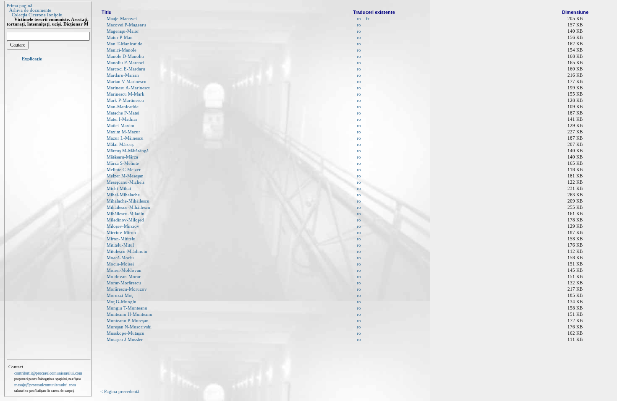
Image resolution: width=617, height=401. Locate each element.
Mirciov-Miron (121, 232)
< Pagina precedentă (119, 391)
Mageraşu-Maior (123, 31)
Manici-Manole (121, 50)
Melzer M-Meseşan (125, 176)
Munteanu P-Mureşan (128, 320)
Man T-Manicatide (124, 44)
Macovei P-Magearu (126, 25)
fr (367, 18)
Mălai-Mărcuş (120, 144)
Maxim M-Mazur (123, 132)
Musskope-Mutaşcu (125, 333)
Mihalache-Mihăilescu (128, 201)
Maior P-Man (120, 37)
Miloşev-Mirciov (123, 226)
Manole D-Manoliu (125, 56)
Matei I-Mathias (122, 119)
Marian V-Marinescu (126, 81)
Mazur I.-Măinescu (125, 138)
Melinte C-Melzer (124, 169)
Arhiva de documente (30, 10)
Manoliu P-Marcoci (125, 62)
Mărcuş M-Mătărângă (128, 150)
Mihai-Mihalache (123, 195)
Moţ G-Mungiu (121, 301)
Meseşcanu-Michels (125, 182)
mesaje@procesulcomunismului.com (45, 385)
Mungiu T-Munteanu (127, 308)
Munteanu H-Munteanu (129, 314)
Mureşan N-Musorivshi (129, 327)
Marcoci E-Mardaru (126, 69)
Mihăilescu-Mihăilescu (128, 207)
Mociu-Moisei (120, 264)
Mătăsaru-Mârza (122, 157)
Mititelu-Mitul (120, 245)
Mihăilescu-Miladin (125, 213)
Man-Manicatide (123, 106)
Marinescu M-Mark (125, 94)
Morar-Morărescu (124, 283)
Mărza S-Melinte (123, 163)
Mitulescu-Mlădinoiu (127, 251)
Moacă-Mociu (120, 257)
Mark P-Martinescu (125, 100)
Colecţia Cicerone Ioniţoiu (37, 15)
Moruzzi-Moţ (120, 295)
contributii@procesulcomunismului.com (48, 373)
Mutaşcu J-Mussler (125, 339)
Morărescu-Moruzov (127, 289)
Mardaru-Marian (123, 75)
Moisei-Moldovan (124, 270)
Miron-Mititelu (121, 239)
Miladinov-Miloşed (125, 220)
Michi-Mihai (119, 188)
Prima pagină (19, 5)
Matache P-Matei (123, 113)
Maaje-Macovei (122, 18)
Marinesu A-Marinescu (129, 88)
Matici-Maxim (120, 125)
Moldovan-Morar (124, 276)
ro (359, 18)
